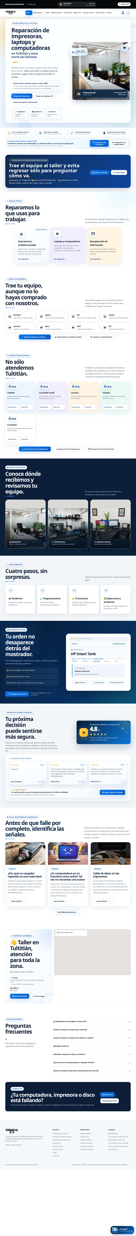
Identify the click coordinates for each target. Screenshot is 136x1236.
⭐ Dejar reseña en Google (112, 792)
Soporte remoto (100, 12)
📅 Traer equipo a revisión (34, 337)
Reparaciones (38, 12)
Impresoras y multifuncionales (62, 1137)
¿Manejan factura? (92, 1046)
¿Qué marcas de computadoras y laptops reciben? (92, 1062)
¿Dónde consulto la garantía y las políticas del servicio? (92, 1070)
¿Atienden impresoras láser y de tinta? (92, 1054)
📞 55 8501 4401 (124, 4)
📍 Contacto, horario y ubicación (118, 1143)
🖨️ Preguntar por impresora (99, 143)
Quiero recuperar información (25, 102)
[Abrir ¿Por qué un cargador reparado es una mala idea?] (25, 853)
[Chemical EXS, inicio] (11, 13)
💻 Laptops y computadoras (101, 337)
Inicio (28, 12)
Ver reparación (24, 259)
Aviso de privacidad (86, 1146)
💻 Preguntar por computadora (119, 143)
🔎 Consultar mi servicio (17, 694)
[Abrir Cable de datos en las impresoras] (111, 853)
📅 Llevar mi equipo (100, 172)
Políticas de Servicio (86, 1143)
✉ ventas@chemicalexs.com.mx (118, 1137)
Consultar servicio (88, 12)
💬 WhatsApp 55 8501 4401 (116, 1140)
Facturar (109, 12)
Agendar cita (77, 12)
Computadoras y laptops (60, 1133)
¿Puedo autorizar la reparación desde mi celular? (92, 1037)
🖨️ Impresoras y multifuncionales (68, 337)
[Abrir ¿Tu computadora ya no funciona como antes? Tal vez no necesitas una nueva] (68, 853)
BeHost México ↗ (113, 1149)
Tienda (47, 12)
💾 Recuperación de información (101, 449)
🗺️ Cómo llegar (119, 172)
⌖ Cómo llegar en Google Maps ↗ (118, 1146)
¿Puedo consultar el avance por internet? (92, 1029)
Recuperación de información (62, 1140)
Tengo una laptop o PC (44, 96)
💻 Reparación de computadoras (35, 449)
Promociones (68, 12)
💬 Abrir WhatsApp (19, 996)
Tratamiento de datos (87, 1149)
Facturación (56, 1156)
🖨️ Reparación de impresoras (68, 449)
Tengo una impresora (21, 96)
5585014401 (13, 990)
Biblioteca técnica (56, 12)
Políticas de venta (85, 1140)
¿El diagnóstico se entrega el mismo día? (92, 1021)
